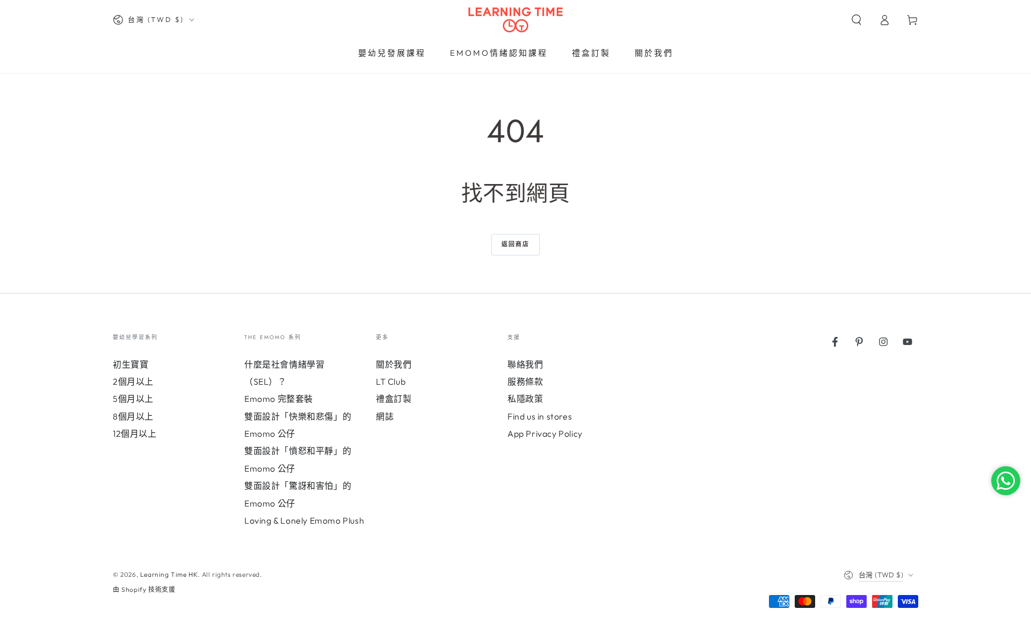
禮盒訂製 (393, 398)
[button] (856, 20)
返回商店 (516, 244)
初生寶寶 (130, 364)
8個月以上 (133, 416)
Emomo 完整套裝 (278, 398)
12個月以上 (135, 433)
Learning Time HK (169, 574)
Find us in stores (539, 416)
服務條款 (525, 381)
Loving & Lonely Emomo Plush (304, 520)
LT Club (390, 381)
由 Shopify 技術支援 (144, 589)
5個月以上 (133, 398)
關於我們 (393, 364)
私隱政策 (525, 398)
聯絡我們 (525, 364)
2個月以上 (133, 381)
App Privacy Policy (545, 433)
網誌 (385, 416)
